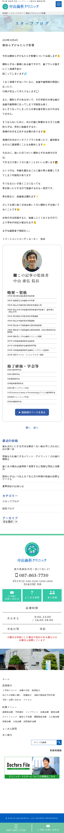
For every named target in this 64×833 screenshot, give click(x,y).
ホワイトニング (9, 716)
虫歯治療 (44, 711)
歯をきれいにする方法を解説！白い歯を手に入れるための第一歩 (31, 447)
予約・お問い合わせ (11, 699)
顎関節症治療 (40, 716)
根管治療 (6, 721)
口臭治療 (17, 721)
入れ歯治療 (54, 716)
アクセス (27, 699)
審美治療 (55, 711)
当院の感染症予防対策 (44, 694)
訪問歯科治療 (30, 721)
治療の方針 (24, 690)
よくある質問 (9, 728)
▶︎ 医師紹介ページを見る (32, 412)
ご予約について (9, 690)
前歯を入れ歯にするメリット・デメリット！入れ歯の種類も (31, 457)
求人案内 (7, 734)
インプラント (32, 711)
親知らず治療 (25, 716)
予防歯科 (19, 711)
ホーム (6, 679)
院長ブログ (8, 508)
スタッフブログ (17, 13)
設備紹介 (27, 694)
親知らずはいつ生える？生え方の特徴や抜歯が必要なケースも (31, 477)
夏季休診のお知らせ (13, 486)
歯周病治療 (7, 711)
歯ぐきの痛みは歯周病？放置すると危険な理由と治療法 (31, 467)
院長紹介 (36, 690)
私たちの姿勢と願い (11, 694)
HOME (5, 13)
